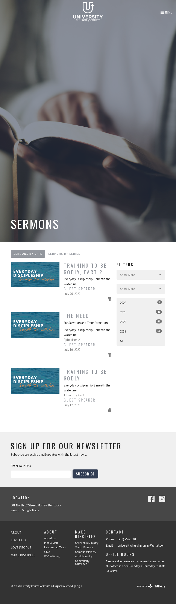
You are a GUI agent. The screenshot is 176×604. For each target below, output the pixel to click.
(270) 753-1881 (127, 539)
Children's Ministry (87, 543)
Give (47, 552)
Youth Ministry (84, 547)
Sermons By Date (28, 254)
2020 (140, 322)
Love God (18, 540)
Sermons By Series (64, 254)
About (16, 532)
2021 (140, 312)
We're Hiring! (52, 556)
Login (78, 586)
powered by (148, 590)
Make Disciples (23, 555)
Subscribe (85, 474)
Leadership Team (55, 547)
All (121, 341)
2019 (140, 331)
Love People (21, 547)
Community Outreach (82, 562)
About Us (50, 538)
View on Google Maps (25, 510)
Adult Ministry (84, 556)
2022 (140, 302)
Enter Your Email (21, 466)
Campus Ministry (85, 552)
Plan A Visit (51, 543)
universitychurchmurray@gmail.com (141, 545)
